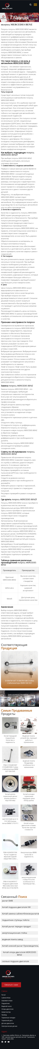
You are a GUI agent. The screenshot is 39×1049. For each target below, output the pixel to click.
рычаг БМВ (7, 900)
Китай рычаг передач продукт (16, 926)
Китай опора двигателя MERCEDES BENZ (19, 953)
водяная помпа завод (12, 939)
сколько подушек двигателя (15, 961)
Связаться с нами (11, 985)
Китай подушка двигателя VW (16, 907)
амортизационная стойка (14, 933)
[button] (34, 669)
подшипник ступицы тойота (15, 920)
